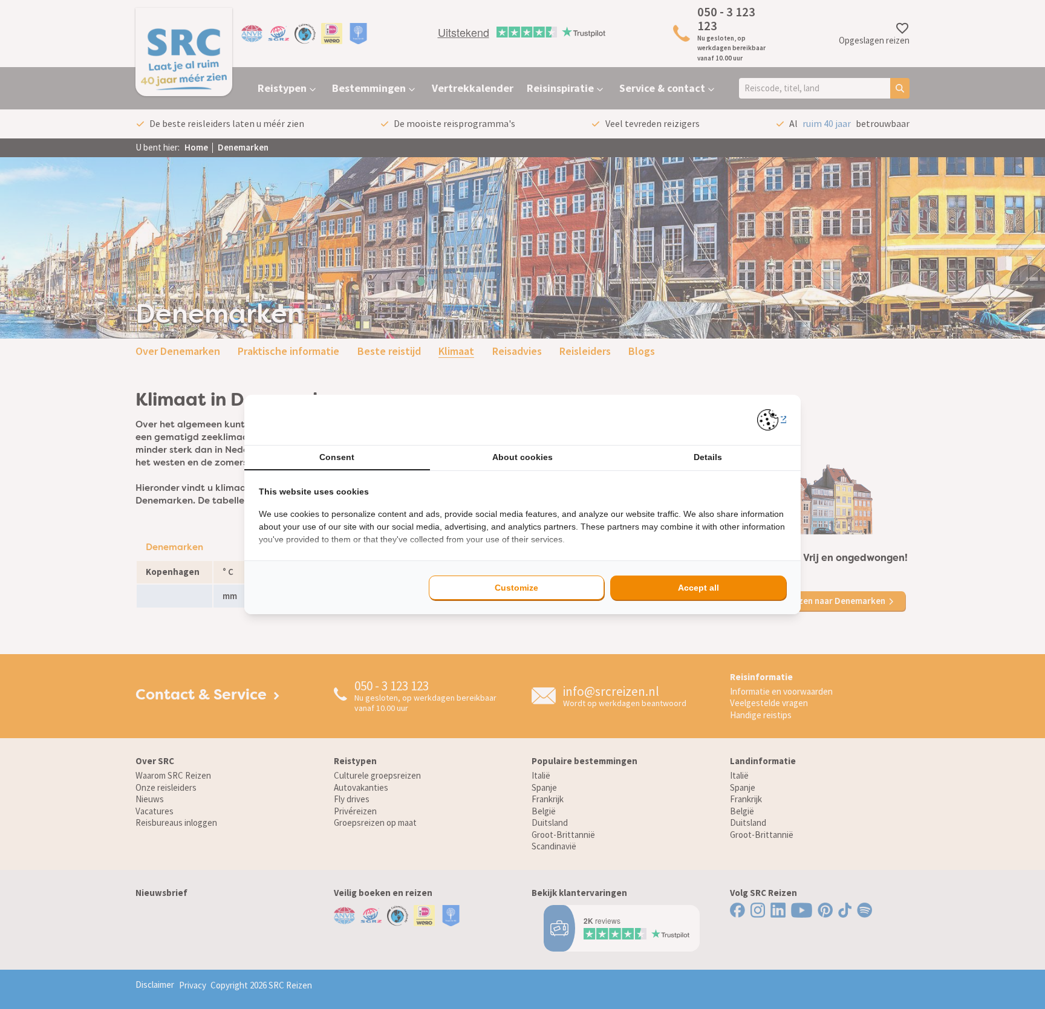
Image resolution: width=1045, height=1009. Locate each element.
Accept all (698, 587)
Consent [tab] (336, 457)
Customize (516, 587)
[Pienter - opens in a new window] (772, 419)
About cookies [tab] (522, 457)
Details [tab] (708, 457)
